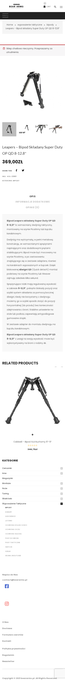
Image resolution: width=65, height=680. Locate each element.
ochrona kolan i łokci (16, 525)
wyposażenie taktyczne (30, 24)
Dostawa (7, 628)
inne (4, 473)
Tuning (5, 493)
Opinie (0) (32, 207)
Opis (32, 196)
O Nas (5, 622)
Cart (47, 6)
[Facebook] (16, 170)
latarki (8, 520)
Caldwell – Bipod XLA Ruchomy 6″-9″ (32, 441)
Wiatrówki (7, 498)
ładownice (10, 516)
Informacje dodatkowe (32, 201)
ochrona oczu (12, 529)
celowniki (7, 468)
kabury (8, 512)
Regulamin (8, 655)
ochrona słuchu (13, 533)
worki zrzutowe (13, 555)
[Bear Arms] (7, 586)
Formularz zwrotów (12, 634)
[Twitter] (23, 170)
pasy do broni (12, 538)
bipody (50, 24)
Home (10, 24)
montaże (6, 483)
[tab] (32, 197)
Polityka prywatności (13, 648)
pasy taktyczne (12, 542)
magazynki (7, 478)
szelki (8, 551)
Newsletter (8, 661)
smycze (8, 547)
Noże (4, 488)
